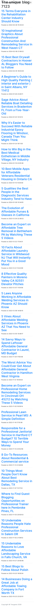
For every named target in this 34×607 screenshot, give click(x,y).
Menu (27, 2)
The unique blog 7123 (10, 2)
